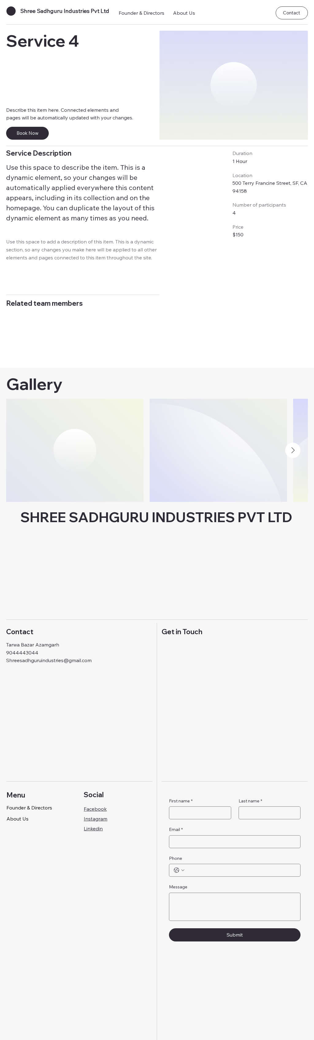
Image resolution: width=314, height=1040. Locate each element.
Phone (175, 858)
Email (176, 829)
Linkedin (93, 828)
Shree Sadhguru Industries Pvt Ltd (64, 10)
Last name (250, 801)
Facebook (95, 809)
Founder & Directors (29, 808)
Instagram (95, 819)
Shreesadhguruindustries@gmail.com (49, 660)
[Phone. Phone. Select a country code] (179, 870)
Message (178, 887)
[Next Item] (293, 450)
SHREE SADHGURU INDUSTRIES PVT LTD (156, 517)
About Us (17, 819)
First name (181, 801)
